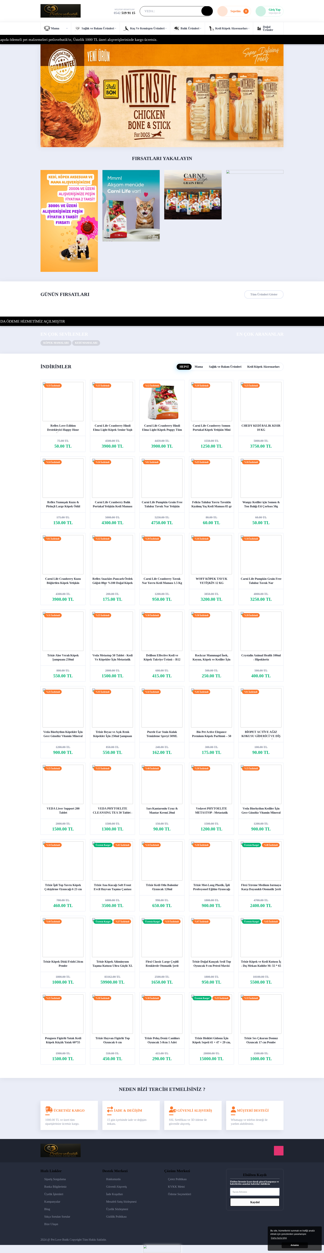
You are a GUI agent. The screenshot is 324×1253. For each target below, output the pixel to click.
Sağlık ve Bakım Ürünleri (225, 366)
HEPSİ (184, 366)
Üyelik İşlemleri (53, 1194)
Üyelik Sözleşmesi (117, 1209)
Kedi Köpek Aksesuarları (263, 366)
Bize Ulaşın (51, 1224)
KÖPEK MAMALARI (56, 342)
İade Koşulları (114, 1194)
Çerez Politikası (177, 1179)
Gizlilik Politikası (116, 1216)
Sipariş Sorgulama (55, 1179)
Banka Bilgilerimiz (55, 1186)
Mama (199, 366)
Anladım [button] (295, 1245)
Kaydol (255, 1202)
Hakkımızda (113, 1179)
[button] (55, 28)
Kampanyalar (52, 1201)
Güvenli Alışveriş (116, 1186)
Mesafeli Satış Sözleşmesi (121, 1201)
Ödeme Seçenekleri (179, 1194)
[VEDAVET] (162, 95)
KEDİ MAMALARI (86, 342)
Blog (47, 1209)
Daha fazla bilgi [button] (279, 1238)
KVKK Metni (176, 1186)
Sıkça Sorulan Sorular (57, 1216)
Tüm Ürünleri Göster (264, 294)
